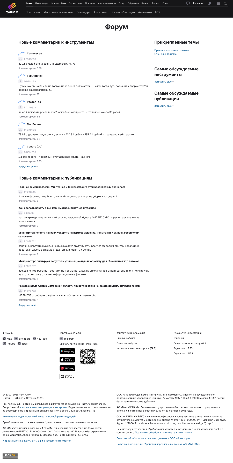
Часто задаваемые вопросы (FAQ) (136, 348)
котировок (61, 407)
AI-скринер (101, 12)
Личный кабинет (125, 338)
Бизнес (145, 3)
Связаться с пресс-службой (189, 343)
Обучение (133, 3)
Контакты (198, 3)
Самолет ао (34, 53)
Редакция (179, 348)
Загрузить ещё (27, 166)
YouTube (41, 338)
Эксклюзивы (76, 3)
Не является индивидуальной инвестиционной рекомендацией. (39, 416)
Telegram (68, 338)
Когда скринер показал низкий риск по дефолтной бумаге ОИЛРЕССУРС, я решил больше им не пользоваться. (79, 219)
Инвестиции (41, 3)
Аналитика (145, 12)
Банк (63, 3)
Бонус (122, 3)
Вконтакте (24, 338)
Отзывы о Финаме (165, 54)
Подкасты (179, 353)
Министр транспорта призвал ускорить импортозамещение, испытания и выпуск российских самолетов (78, 234)
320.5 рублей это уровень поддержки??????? (46, 63)
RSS (190, 348)
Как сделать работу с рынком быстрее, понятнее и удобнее (57, 208)
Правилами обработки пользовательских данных (163, 432)
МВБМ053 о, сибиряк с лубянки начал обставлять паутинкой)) (58, 295)
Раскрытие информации (187, 332)
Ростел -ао (34, 101)
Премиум (90, 3)
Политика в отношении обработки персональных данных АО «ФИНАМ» (158, 444)
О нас (166, 3)
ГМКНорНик (34, 75)
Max (9, 338)
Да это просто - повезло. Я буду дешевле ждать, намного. (55, 156)
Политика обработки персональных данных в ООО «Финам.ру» (153, 438)
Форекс (156, 3)
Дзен (24, 343)
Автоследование (107, 3)
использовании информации (35, 407)
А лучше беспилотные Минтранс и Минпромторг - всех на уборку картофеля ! (67, 196)
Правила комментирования (171, 50)
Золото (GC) (34, 146)
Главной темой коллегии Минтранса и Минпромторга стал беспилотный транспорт (71, 187)
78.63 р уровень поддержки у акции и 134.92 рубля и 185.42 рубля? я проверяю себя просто (76, 134)
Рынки (29, 3)
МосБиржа (34, 124)
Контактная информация (130, 332)
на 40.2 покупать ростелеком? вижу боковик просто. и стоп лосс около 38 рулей (69, 112)
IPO (157, 12)
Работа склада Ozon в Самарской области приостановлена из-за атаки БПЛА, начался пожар (79, 285)
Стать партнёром (126, 343)
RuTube (10, 343)
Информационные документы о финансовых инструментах (37, 440)
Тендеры (178, 338)
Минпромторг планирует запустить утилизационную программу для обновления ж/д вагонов (78, 261)
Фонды (55, 3)
